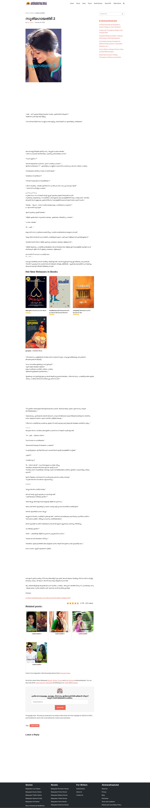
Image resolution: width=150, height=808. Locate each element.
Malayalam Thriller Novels (59, 798)
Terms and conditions (108, 801)
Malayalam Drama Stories (33, 792)
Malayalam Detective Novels (60, 805)
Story (84, 3)
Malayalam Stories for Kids (34, 798)
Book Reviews (69, 680)
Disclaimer (105, 798)
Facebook (75, 683)
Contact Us (79, 795)
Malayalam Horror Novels (59, 801)
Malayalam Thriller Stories (34, 795)
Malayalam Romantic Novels (60, 788)
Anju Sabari (30, 22)
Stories (55, 680)
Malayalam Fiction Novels (59, 792)
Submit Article (80, 788)
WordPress (41, 805)
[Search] (122, 14)
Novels (50, 680)
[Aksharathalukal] (36, 3)
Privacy (104, 792)
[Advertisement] (60, 100)
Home (72, 3)
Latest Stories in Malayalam (44, 683)
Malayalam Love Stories (33, 788)
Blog (103, 795)
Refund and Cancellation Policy (111, 805)
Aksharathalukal (109, 21)
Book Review (98, 3)
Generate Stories (65, 673)
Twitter (66, 683)
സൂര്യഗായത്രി (35, 725)
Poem (90, 3)
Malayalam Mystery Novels (59, 795)
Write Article (117, 3)
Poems (60, 680)
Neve (27, 805)
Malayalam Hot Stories (32, 801)
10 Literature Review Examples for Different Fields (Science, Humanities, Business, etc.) (110, 44)
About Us (79, 792)
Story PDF (108, 3)
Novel (78, 3)
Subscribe (60, 707)
